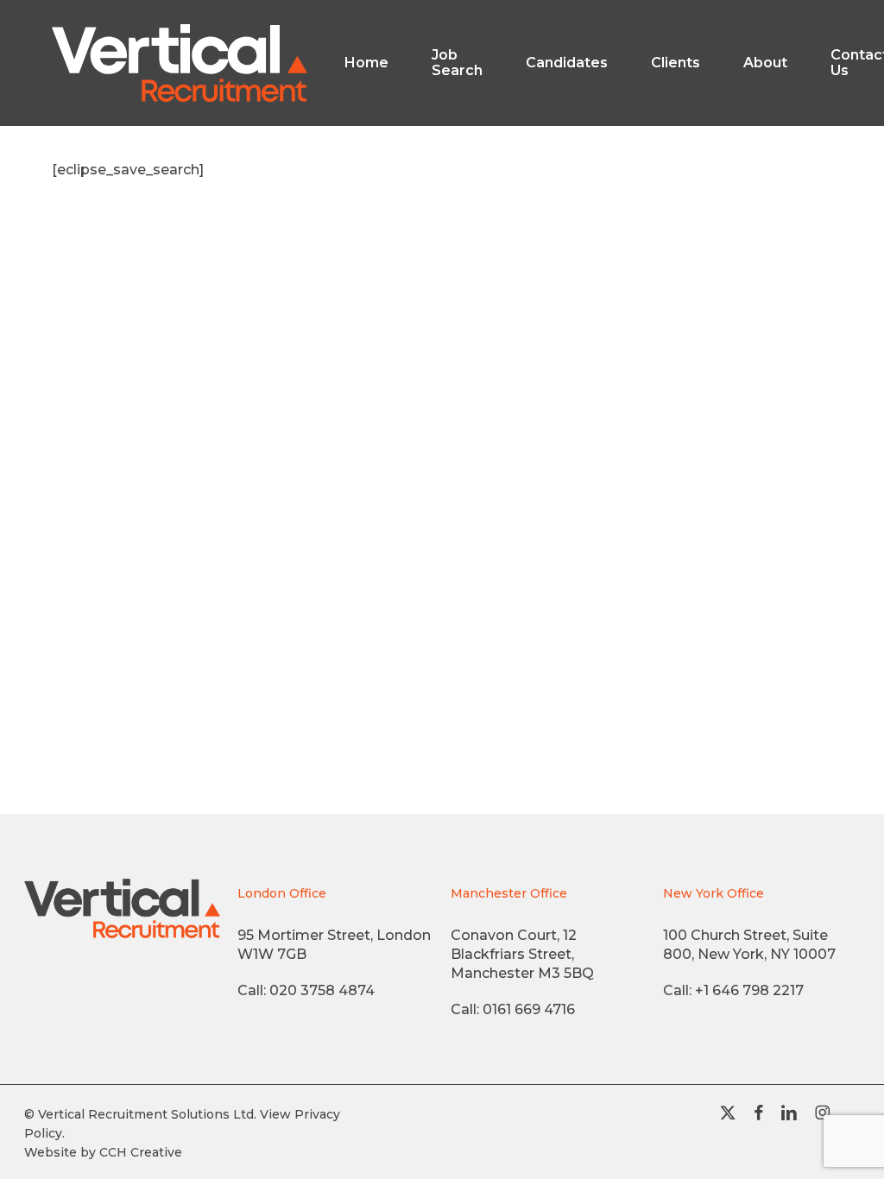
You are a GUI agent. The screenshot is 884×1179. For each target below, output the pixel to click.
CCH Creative (140, 1152)
